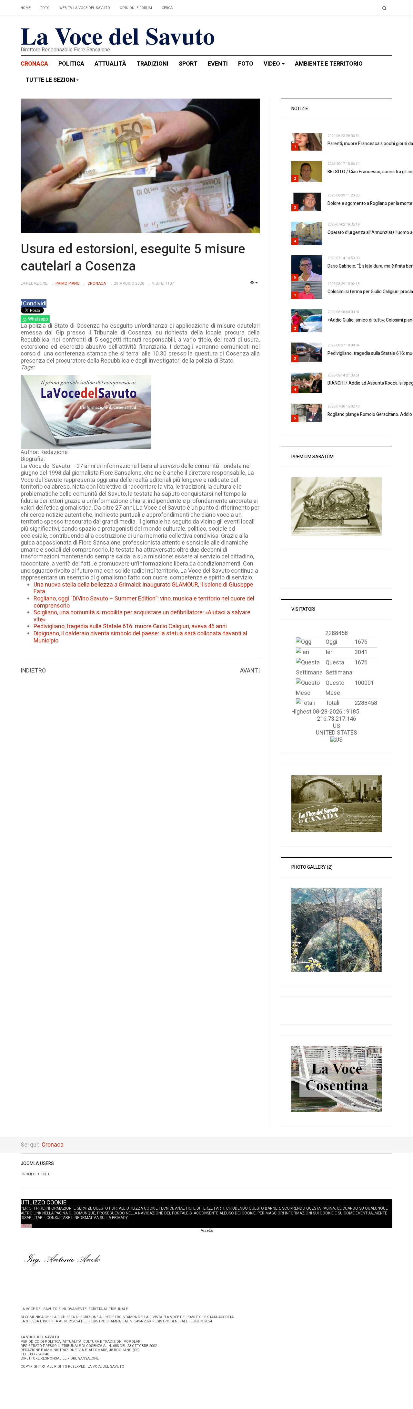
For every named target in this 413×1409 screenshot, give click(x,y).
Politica (71, 63)
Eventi (218, 63)
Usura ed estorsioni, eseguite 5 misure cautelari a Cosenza (133, 258)
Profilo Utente (35, 1174)
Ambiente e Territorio (329, 63)
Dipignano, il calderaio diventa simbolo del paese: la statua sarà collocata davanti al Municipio (140, 637)
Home (25, 8)
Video (272, 63)
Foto (45, 8)
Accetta (207, 1230)
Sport (188, 63)
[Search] (384, 8)
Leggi (26, 1226)
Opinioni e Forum (136, 8)
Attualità (110, 63)
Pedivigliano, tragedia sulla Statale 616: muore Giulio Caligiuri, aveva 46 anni (130, 626)
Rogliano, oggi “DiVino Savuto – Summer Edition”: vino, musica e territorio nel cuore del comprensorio (144, 602)
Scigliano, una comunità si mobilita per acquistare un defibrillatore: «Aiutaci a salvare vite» (142, 616)
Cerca (167, 8)
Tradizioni (152, 63)
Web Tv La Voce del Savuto (84, 8)
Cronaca (34, 63)
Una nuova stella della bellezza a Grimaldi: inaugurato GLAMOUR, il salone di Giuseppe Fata (143, 588)
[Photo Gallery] (336, 929)
